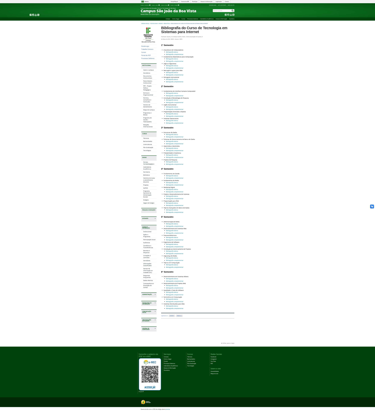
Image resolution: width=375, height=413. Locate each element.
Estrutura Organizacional (148, 94)
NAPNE (145, 188)
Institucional (147, 231)
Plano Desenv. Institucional (147, 82)
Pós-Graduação (148, 147)
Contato (168, 19)
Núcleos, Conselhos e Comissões (147, 100)
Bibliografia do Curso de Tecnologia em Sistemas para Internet (194, 30)
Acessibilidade (212, 5)
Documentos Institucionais (147, 77)
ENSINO (161, 23)
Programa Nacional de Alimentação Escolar (147, 194)
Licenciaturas (147, 144)
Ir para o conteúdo (145, 5)
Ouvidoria (231, 19)
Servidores (146, 73)
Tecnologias (154, 23)
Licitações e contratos (147, 256)
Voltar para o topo (228, 343)
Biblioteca (167, 23)
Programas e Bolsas (147, 114)
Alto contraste (222, 5)
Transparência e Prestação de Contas (148, 285)
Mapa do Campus (149, 110)
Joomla (168, 409)
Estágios (146, 200)
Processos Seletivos (192, 19)
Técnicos (146, 138)
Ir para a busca (165, 5)
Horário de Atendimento (147, 106)
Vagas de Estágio (148, 203)
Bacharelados (147, 141)
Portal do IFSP (146, 55)
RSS (212, 363)
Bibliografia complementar (174, 54)
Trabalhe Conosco (147, 49)
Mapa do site (231, 5)
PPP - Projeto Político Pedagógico (147, 88)
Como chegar (175, 19)
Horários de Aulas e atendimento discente (149, 180)
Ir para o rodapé (174, 5)
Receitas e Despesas (146, 251)
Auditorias (146, 243)
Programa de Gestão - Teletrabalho (147, 120)
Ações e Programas (146, 235)
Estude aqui (145, 46)
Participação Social (149, 239)
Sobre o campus (148, 70)
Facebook (213, 357)
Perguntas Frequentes (147, 276)
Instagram (214, 359)
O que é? (141, 391)
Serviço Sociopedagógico (148, 163)
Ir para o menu (155, 5)
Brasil (147, 1)
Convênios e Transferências (148, 246)
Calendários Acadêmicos (207, 19)
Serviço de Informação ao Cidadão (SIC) (148, 270)
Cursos (183, 19)
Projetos (146, 185)
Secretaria (146, 172)
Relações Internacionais (148, 126)
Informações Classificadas (147, 264)
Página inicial (145, 23)
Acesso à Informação (221, 19)
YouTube (213, 361)
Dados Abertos (148, 280)
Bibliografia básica (172, 52)
